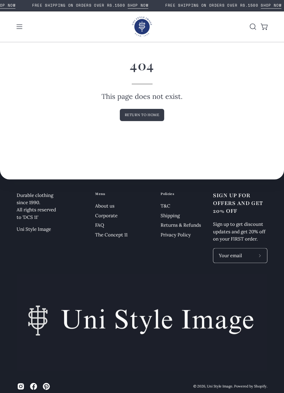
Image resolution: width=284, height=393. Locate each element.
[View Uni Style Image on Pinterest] (46, 386)
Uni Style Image (219, 386)
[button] (252, 27)
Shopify (260, 386)
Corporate (106, 215)
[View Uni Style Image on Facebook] (33, 386)
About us (105, 206)
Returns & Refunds (181, 225)
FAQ (99, 225)
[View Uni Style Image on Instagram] (21, 386)
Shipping (170, 215)
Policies (167, 194)
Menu (100, 194)
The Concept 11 (111, 235)
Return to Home (142, 114)
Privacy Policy (176, 235)
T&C (165, 206)
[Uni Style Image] (142, 27)
